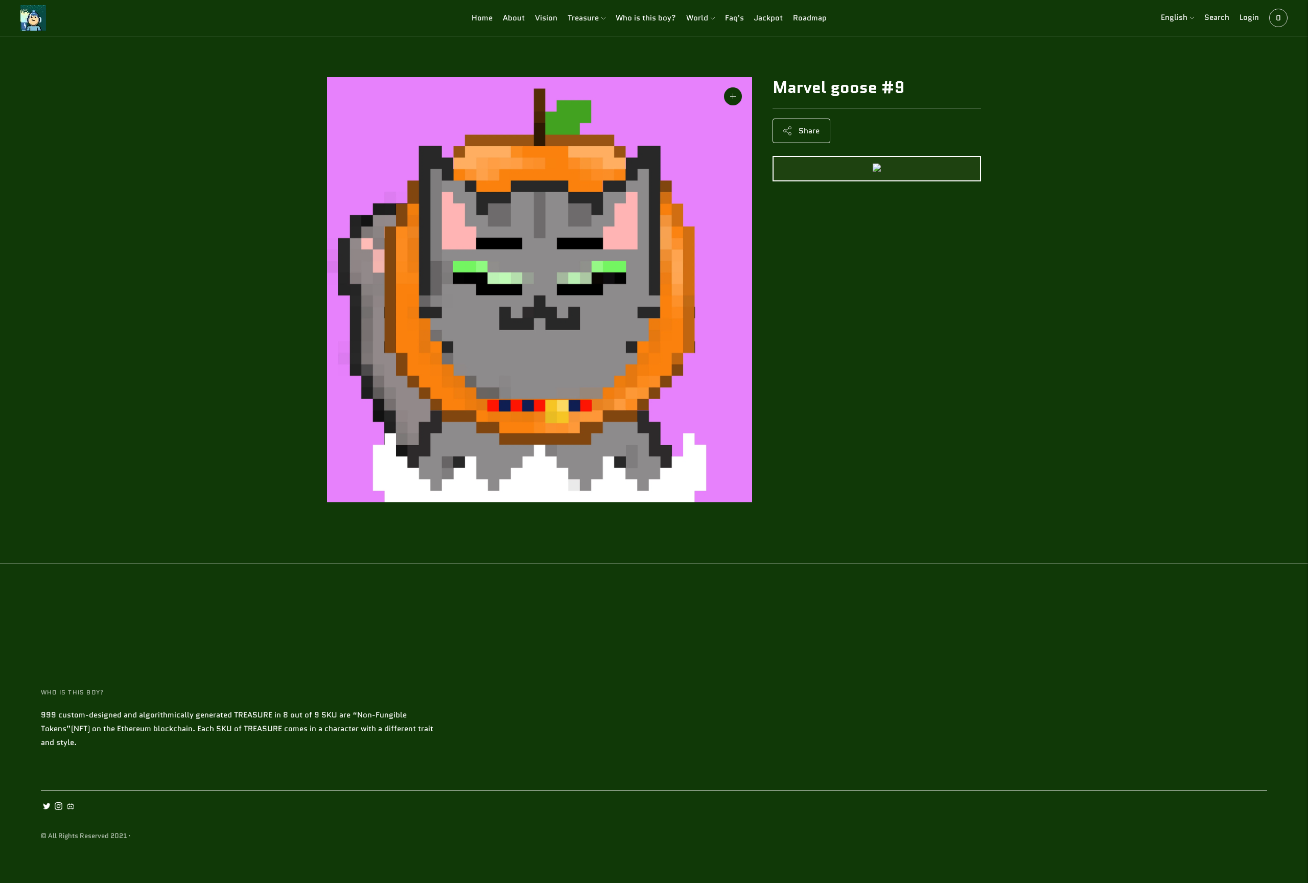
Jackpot (768, 18)
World (697, 18)
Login (1249, 17)
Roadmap (810, 18)
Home (482, 18)
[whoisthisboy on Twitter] (47, 807)
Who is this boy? (646, 18)
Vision (546, 18)
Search (1216, 17)
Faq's (734, 18)
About (514, 18)
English (1174, 17)
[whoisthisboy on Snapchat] (70, 807)
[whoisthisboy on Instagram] (58, 807)
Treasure (583, 18)
